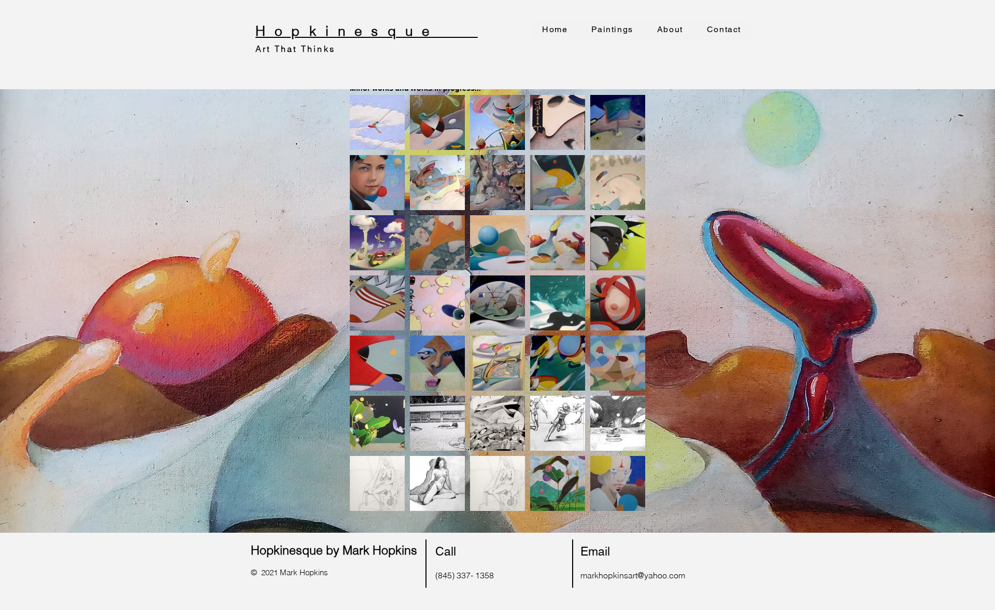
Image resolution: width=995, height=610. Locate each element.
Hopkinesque (366, 31)
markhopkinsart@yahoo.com (632, 575)
